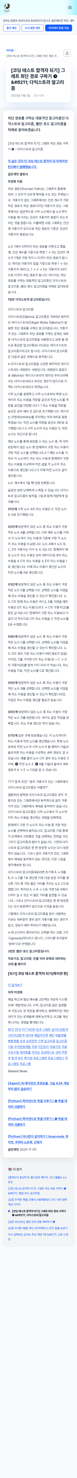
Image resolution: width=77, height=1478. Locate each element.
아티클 (9, 50)
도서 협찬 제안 (32, 28)
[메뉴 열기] (70, 8)
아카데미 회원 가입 (59, 28)
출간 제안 (12, 28)
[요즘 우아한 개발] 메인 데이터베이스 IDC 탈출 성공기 (38, 1228)
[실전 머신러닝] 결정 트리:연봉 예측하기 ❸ (31, 1221)
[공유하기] (67, 53)
